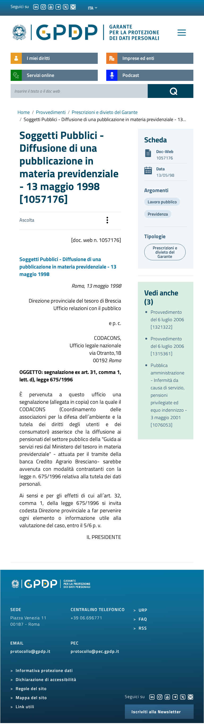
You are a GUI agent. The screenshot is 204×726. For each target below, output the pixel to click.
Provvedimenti (51, 112)
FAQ (143, 619)
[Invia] (170, 91)
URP (143, 610)
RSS (143, 628)
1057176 (164, 158)
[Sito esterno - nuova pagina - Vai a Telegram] (175, 696)
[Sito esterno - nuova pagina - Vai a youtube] (167, 696)
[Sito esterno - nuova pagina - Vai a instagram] (159, 696)
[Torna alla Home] (86, 31)
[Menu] (181, 32)
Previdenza (158, 214)
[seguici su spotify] (73, 6)
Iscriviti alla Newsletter (156, 711)
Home (24, 112)
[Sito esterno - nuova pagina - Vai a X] (182, 696)
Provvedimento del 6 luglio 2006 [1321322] (167, 319)
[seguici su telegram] (58, 6)
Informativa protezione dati (44, 670)
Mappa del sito (31, 697)
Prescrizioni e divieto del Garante (105, 112)
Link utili (25, 706)
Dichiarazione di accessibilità (46, 679)
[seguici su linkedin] (36, 6)
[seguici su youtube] (50, 6)
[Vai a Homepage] (51, 590)
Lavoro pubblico (162, 202)
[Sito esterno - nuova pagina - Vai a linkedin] (152, 696)
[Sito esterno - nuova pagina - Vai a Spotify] (190, 696)
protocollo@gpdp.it (30, 651)
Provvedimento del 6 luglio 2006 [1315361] (167, 346)
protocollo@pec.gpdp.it (95, 651)
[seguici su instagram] (43, 6)
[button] (107, 221)
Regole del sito (31, 688)
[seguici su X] (65, 6)
